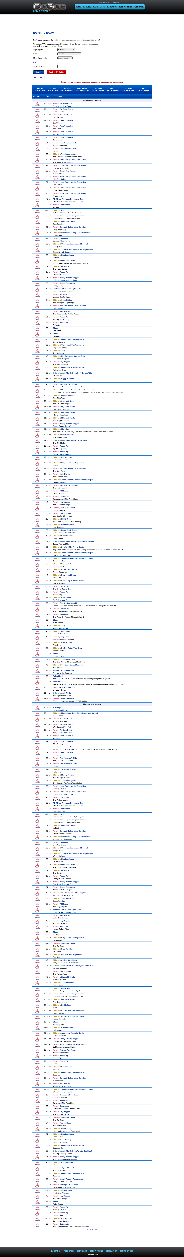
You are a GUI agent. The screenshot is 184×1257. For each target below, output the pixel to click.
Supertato (60, 294)
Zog (59, 351)
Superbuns (61, 637)
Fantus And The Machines (68, 1011)
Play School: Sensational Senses (73, 541)
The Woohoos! (63, 983)
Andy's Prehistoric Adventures (69, 1044)
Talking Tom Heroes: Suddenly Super (73, 480)
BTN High (57, 708)
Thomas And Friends (65, 1050)
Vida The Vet (61, 311)
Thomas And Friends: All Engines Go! (73, 249)
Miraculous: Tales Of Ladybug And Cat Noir (75, 713)
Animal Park (58, 676)
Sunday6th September (143, 89)
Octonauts (61, 496)
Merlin (62, 693)
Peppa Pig (60, 272)
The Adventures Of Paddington (69, 893)
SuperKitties (62, 300)
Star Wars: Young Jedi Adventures (71, 233)
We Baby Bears (63, 109)
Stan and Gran (63, 401)
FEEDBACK (139, 7)
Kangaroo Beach (64, 508)
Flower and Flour (64, 575)
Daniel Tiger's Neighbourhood (69, 216)
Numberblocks (63, 255)
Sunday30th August (40, 89)
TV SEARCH (112, 7)
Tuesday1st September (67, 89)
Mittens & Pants (64, 261)
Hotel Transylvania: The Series (69, 160)
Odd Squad (61, 797)
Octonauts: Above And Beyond (70, 244)
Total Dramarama (64, 769)
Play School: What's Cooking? (72, 1151)
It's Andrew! (62, 598)
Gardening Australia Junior (68, 367)
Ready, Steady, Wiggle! (66, 278)
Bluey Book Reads (65, 530)
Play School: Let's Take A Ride (72, 373)
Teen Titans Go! (63, 120)
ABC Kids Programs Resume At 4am (68, 199)
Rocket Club (62, 642)
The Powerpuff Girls (65, 143)
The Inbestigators (64, 154)
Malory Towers (63, 775)
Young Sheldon (63, 699)
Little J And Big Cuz (65, 569)
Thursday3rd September (97, 89)
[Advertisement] (92, 21)
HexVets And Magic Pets (67, 955)
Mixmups (61, 266)
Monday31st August (53, 89)
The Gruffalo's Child (65, 603)
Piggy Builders (63, 379)
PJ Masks (60, 238)
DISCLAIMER (111, 1251)
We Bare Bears (62, 104)
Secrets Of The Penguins (63, 670)
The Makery (62, 1140)
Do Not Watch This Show (67, 648)
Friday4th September (113, 89)
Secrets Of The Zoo (64, 687)
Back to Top (92, 1230)
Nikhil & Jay (62, 519)
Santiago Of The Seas (65, 384)
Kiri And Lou (62, 457)
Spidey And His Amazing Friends (67, 289)
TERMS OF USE (126, 1251)
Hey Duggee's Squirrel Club (69, 356)
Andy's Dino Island (65, 960)
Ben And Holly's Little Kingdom (69, 227)
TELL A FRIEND (125, 7)
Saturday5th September (128, 89)
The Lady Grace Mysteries (68, 665)
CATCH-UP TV (99, 7)
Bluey (55, 328)
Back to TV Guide (56, 72)
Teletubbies (61, 205)
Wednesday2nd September (82, 89)
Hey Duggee (61, 362)
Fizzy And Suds (63, 536)
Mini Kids (61, 429)
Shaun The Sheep (64, 171)
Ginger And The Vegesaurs (68, 339)
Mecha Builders (64, 395)
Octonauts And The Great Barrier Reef (73, 390)
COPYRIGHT (82, 1251)
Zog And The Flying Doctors (69, 547)
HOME (78, 7)
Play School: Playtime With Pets (73, 966)
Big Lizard (61, 631)
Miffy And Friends (64, 407)
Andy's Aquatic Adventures (68, 1179)
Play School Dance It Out (70, 440)
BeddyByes (62, 1005)
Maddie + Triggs (64, 221)
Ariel (59, 210)
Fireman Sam (62, 513)
